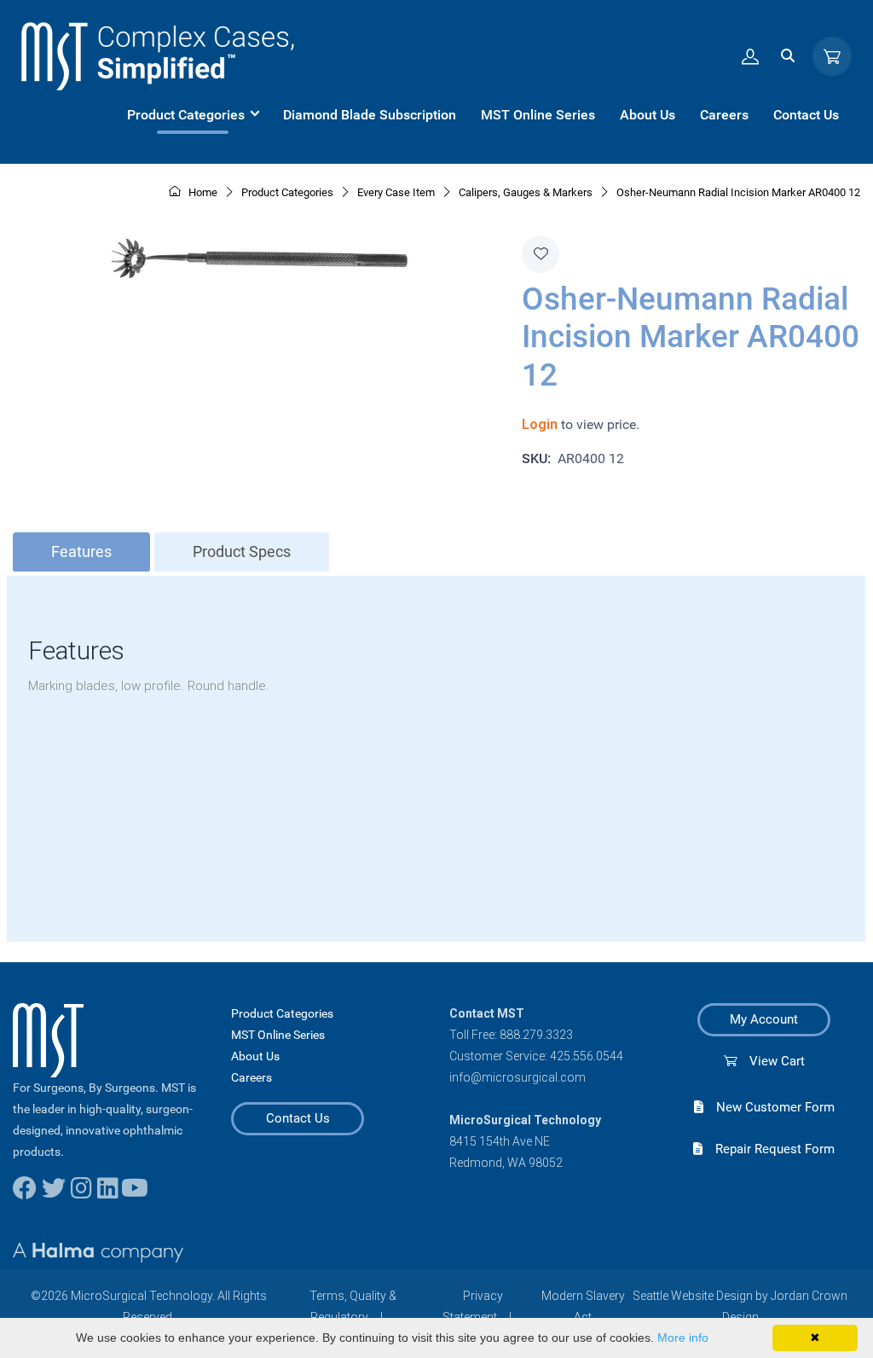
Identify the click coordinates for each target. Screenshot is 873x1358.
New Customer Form (769, 1107)
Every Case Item (396, 192)
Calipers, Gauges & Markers (526, 192)
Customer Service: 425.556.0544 (536, 1056)
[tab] (81, 552)
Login (540, 424)
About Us (255, 1056)
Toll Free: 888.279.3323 (511, 1035)
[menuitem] (192, 115)
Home (201, 192)
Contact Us (298, 1118)
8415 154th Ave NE (499, 1141)
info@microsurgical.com (517, 1077)
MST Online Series (278, 1035)
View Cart (771, 1061)
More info (682, 1337)
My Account (764, 1019)
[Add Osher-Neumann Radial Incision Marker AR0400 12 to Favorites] (540, 254)
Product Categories (282, 1013)
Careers (251, 1077)
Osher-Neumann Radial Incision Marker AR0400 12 (738, 192)
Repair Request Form (768, 1149)
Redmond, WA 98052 (506, 1162)
